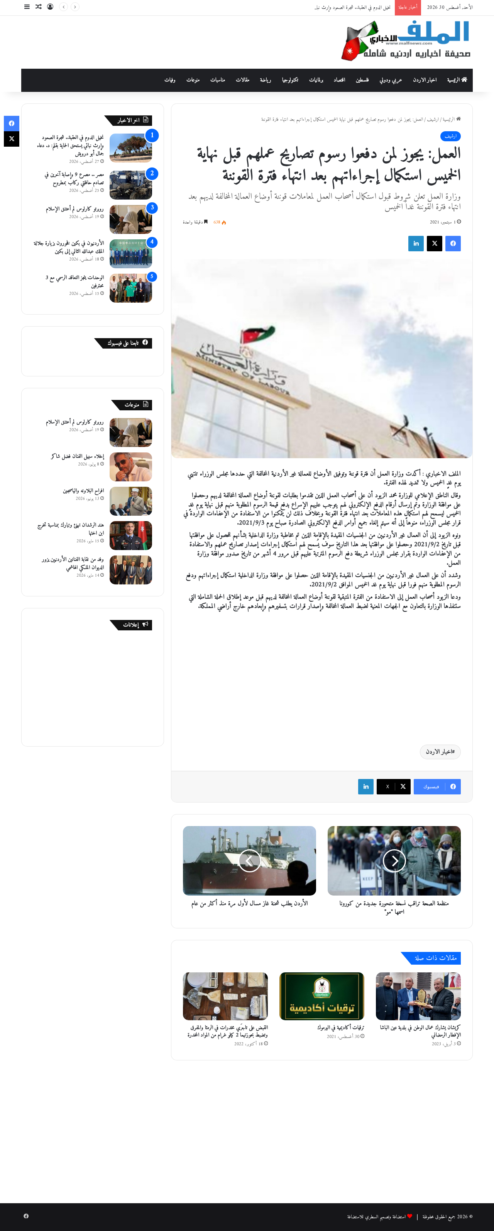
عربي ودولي (391, 80)
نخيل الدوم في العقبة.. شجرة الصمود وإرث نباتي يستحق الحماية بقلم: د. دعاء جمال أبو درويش (315, 7)
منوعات (193, 80)
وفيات (170, 80)
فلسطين (362, 80)
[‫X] (434, 243)
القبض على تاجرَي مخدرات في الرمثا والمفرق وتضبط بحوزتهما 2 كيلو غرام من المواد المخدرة (228, 1031)
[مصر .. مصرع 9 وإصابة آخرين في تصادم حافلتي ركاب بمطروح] (131, 185)
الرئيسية (454, 80)
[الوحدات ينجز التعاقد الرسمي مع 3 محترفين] (131, 288)
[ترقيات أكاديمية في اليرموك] (321, 996)
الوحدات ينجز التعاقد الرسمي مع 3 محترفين (75, 282)
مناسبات (217, 80)
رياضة (265, 80)
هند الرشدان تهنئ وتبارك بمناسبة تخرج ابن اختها (70, 529)
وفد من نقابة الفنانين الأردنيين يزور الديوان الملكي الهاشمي (73, 563)
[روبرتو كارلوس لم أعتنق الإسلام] (131, 219)
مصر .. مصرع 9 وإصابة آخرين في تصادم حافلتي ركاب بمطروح (74, 179)
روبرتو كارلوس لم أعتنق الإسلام (75, 209)
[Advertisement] (169, 41)
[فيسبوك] (453, 243)
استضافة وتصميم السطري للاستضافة (376, 1216)
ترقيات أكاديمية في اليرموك (340, 1028)
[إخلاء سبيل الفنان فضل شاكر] (131, 466)
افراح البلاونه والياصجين (83, 491)
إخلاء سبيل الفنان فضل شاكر (77, 456)
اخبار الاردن (424, 80)
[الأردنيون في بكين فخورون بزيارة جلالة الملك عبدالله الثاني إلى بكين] (131, 253)
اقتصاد (339, 80)
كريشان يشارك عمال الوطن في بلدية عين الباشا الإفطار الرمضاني (420, 1031)
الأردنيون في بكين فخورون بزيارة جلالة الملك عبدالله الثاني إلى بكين (69, 247)
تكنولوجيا (290, 80)
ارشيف (433, 119)
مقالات (242, 80)
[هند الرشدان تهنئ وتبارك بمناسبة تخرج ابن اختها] (131, 535)
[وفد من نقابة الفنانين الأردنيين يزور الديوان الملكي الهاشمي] (131, 569)
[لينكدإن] (416, 243)
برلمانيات (316, 80)
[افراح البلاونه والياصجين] (131, 501)
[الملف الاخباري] (401, 42)
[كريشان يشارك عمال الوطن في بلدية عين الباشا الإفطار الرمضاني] (418, 996)
